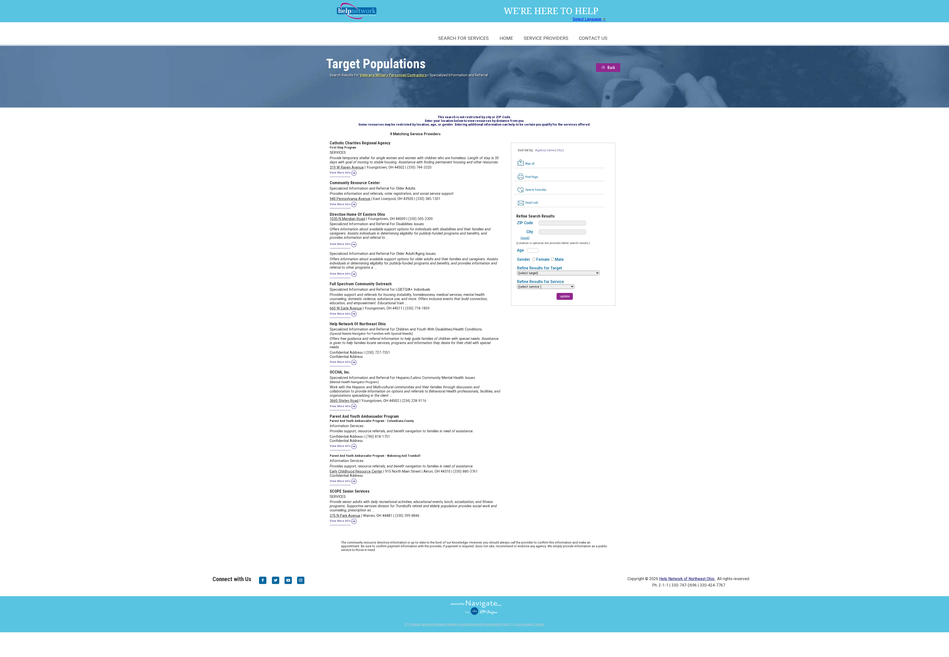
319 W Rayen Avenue (347, 167)
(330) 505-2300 (420, 219)
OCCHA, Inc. (340, 372)
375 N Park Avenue (345, 516)
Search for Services (463, 38)
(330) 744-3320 (419, 167)
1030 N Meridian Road (347, 219)
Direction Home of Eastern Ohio (357, 214)
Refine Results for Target (539, 268)
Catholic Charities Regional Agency (360, 142)
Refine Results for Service (540, 281)
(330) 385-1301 (428, 199)
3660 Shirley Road (344, 401)
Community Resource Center (355, 182)
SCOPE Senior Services (349, 491)
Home (506, 38)
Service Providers (546, 38)
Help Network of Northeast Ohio (358, 323)
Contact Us (593, 38)
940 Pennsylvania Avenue (350, 199)
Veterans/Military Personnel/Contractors (393, 75)
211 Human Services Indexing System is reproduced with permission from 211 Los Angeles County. (474, 624)
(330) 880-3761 (465, 471)
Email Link (531, 202)
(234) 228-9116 (414, 401)
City (529, 231)
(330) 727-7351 (378, 352)
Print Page (531, 177)
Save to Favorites (535, 190)
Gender (523, 259)
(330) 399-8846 (407, 516)
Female (543, 259)
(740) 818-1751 (378, 437)
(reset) (525, 238)
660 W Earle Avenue (346, 308)
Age (520, 250)
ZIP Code (525, 222)
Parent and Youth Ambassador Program (364, 416)
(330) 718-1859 (417, 308)
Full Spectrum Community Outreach (361, 283)
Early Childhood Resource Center (356, 471)
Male (559, 259)
